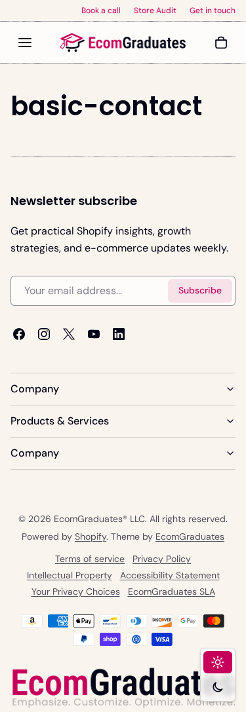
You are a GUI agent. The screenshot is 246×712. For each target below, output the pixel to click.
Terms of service (90, 559)
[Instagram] (43, 334)
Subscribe (200, 291)
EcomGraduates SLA (171, 591)
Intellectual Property (69, 575)
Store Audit (155, 10)
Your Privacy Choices (75, 591)
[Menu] (24, 42)
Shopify (90, 536)
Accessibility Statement (170, 575)
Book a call (101, 10)
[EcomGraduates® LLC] (123, 42)
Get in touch (213, 10)
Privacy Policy (162, 559)
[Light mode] (217, 662)
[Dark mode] (217, 687)
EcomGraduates (189, 536)
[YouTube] (93, 334)
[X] (68, 334)
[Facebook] (19, 334)
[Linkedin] (118, 334)
